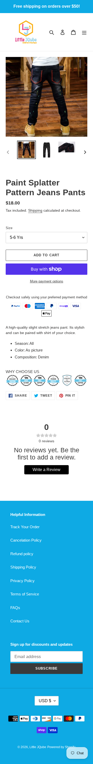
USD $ (45, 701)
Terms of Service (24, 594)
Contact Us (19, 621)
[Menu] (84, 32)
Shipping (35, 210)
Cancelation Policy (26, 540)
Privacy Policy (22, 581)
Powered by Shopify (61, 747)
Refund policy (21, 554)
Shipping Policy (23, 567)
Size (9, 228)
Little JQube (37, 747)
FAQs (15, 607)
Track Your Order (25, 527)
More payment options (46, 281)
